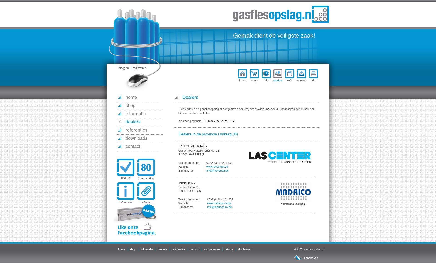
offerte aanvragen (146, 204)
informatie (147, 249)
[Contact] (119, 146)
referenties (178, 249)
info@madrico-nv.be (219, 207)
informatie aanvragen (125, 204)
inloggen (123, 68)
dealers (162, 249)
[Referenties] (119, 129)
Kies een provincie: (190, 121)
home (121, 249)
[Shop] (119, 105)
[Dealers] (119, 121)
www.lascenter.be (217, 166)
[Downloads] (119, 138)
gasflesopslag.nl (281, 14)
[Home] (119, 97)
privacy (229, 249)
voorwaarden (211, 249)
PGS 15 (126, 178)
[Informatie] (119, 113)
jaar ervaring (146, 178)
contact (194, 249)
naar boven (311, 258)
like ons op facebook (135, 219)
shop (133, 249)
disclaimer (244, 249)
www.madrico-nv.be (219, 203)
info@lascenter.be (217, 170)
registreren (139, 68)
